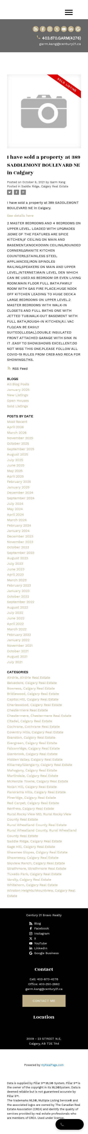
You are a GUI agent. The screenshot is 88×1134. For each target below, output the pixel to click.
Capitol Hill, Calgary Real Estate (33, 699)
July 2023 (15, 564)
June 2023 (15, 569)
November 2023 (20, 542)
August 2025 (17, 454)
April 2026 (15, 427)
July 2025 (15, 460)
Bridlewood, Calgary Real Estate (33, 694)
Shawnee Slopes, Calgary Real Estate (37, 852)
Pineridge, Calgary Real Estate (31, 798)
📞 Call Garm (69, 1124)
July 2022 (15, 613)
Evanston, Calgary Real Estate (31, 737)
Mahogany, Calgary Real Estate (32, 770)
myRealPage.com (52, 1065)
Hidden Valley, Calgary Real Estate (35, 759)
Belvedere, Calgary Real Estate (32, 683)
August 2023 (17, 558)
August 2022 (17, 607)
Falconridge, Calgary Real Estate (33, 748)
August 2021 (17, 656)
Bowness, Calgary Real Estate (31, 688)
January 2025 (18, 390)
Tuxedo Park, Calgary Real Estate (34, 874)
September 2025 (20, 449)
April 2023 (15, 574)
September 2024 (21, 498)
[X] (57, 29)
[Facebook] (43, 29)
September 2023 (20, 553)
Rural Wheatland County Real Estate (37, 825)
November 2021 (20, 645)
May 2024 (15, 509)
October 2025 (18, 443)
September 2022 (20, 602)
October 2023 (18, 547)
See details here (20, 216)
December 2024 (20, 493)
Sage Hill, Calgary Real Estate (31, 847)
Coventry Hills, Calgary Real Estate (35, 732)
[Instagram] (50, 29)
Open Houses (18, 401)
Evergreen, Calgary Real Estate (32, 743)
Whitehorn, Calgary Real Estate (32, 885)
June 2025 (15, 465)
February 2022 (19, 635)
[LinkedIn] (71, 29)
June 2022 (15, 618)
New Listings (17, 395)
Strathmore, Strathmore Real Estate (36, 868)
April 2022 (15, 624)
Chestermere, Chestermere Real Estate (39, 716)
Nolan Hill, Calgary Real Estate (32, 787)
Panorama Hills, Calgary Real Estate (36, 792)
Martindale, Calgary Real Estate (32, 776)
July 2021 (15, 662)
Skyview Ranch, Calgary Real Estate (36, 863)
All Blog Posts (18, 384)
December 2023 (20, 536)
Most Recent (17, 422)
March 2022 (16, 629)
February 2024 (19, 525)
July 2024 (15, 504)
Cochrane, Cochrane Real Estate (33, 727)
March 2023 (16, 580)
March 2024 (17, 520)
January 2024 (18, 531)
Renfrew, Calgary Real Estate (30, 808)
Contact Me (44, 1001)
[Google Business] (78, 29)
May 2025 (15, 471)
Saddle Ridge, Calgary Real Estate (44, 186)
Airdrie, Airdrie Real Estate (28, 677)
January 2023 (18, 591)
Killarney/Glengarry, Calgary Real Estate (39, 765)
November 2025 (20, 438)
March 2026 (16, 433)
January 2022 (18, 640)
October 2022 (18, 596)
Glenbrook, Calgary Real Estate (32, 754)
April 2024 (15, 514)
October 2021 (18, 651)
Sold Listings (17, 406)
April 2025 (15, 476)
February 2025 (19, 482)
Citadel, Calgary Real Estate (29, 721)
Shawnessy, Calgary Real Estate (33, 858)
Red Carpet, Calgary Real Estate (33, 803)
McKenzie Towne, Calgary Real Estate (37, 781)
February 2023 (19, 585)
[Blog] (36, 29)
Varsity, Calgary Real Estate (29, 880)
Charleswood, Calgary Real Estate (34, 705)
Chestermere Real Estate (27, 710)
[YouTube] (64, 29)
